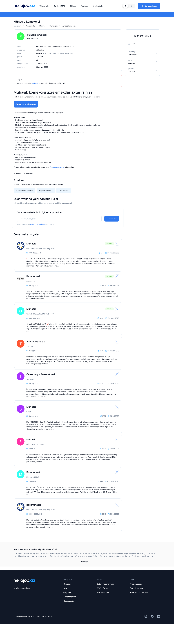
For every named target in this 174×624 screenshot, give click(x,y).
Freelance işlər (136, 584)
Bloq (65, 588)
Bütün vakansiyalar (105, 584)
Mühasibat (53, 26)
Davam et (112, 218)
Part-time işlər (136, 588)
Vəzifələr (84, 6)
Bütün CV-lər (102, 588)
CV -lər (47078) (59, 6)
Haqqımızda (68, 601)
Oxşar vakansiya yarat (26, 104)
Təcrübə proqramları (139, 592)
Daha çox (84, 562)
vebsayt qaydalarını (37, 224)
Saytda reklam (69, 596)
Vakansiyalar (44, 6)
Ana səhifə (18, 26)
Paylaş (18, 173)
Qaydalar (67, 592)
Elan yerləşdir (151, 6)
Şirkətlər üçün (98, 6)
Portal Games (32, 38)
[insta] (146, 616)
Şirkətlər (73, 6)
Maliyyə (42, 26)
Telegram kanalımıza (57, 167)
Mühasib (35, 83)
